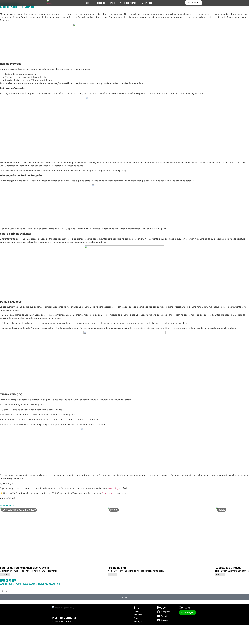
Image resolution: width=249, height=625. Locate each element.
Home (88, 2)
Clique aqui (107, 493)
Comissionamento (12, 509)
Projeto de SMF (117, 567)
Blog (112, 2)
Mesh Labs (146, 2)
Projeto (113, 509)
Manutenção (29, 509)
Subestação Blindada (228, 567)
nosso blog (112, 488)
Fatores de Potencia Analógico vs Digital (25, 567)
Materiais (100, 2)
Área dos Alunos (128, 2)
